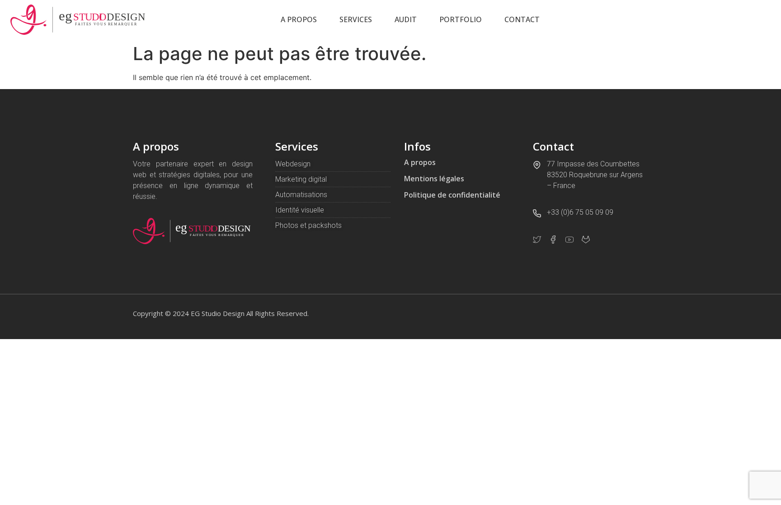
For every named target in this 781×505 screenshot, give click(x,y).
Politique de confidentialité (452, 195)
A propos (299, 19)
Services (355, 19)
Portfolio (460, 19)
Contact (522, 19)
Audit (406, 19)
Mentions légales (434, 179)
